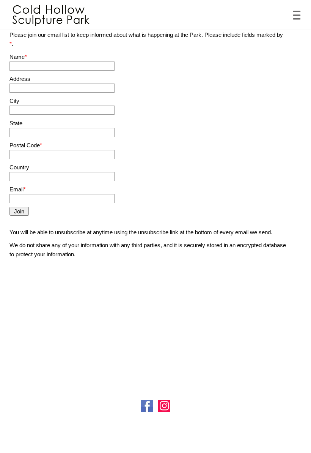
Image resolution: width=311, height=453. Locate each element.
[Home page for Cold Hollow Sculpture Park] (51, 15)
